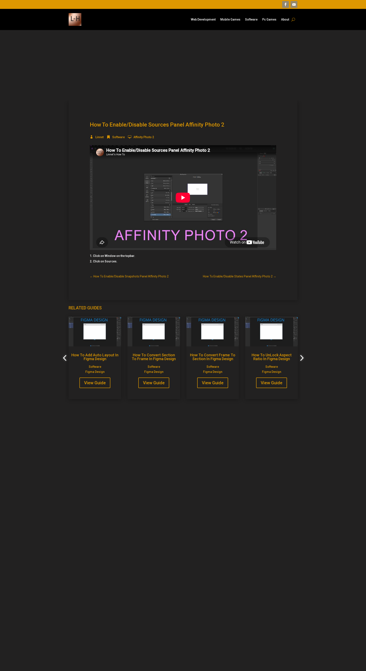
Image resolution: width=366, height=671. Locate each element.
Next (300, 358)
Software (251, 19)
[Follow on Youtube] (294, 4)
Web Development (203, 19)
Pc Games (269, 19)
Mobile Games (230, 19)
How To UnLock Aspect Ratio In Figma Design (272, 357)
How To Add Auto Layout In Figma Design (94, 357)
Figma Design (95, 371)
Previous (65, 358)
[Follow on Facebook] (285, 4)
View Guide (95, 382)
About (285, 19)
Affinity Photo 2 (143, 137)
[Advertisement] (183, 65)
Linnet (99, 137)
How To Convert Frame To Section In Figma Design (212, 357)
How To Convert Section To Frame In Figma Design (154, 357)
